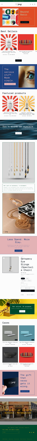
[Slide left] (16, 58)
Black (23, 278)
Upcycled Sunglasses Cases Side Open (10, 364)
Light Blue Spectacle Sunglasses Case (26, 343)
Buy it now (27, 290)
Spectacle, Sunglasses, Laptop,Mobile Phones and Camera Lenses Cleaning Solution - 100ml (27, 113)
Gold (27, 278)
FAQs (9, 427)
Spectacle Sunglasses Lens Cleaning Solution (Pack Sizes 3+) (9, 52)
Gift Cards (21, 427)
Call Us (22, 311)
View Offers (18, 250)
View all (18, 60)
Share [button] (23, 294)
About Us (12, 427)
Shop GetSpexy (25, 22)
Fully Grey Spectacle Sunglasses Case (10, 343)
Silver (29, 280)
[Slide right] (21, 58)
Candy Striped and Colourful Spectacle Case (25, 52)
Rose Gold (24, 280)
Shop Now (18, 133)
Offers (16, 427)
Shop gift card (25, 391)
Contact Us (27, 427)
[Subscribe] (18, 432)
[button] (2, 4)
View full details (30, 294)
